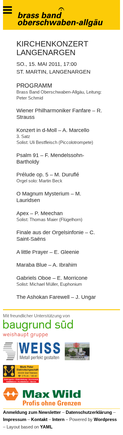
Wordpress (105, 419)
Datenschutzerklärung (89, 412)
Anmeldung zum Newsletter (32, 412)
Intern (58, 419)
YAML (46, 426)
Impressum (14, 419)
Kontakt (39, 419)
